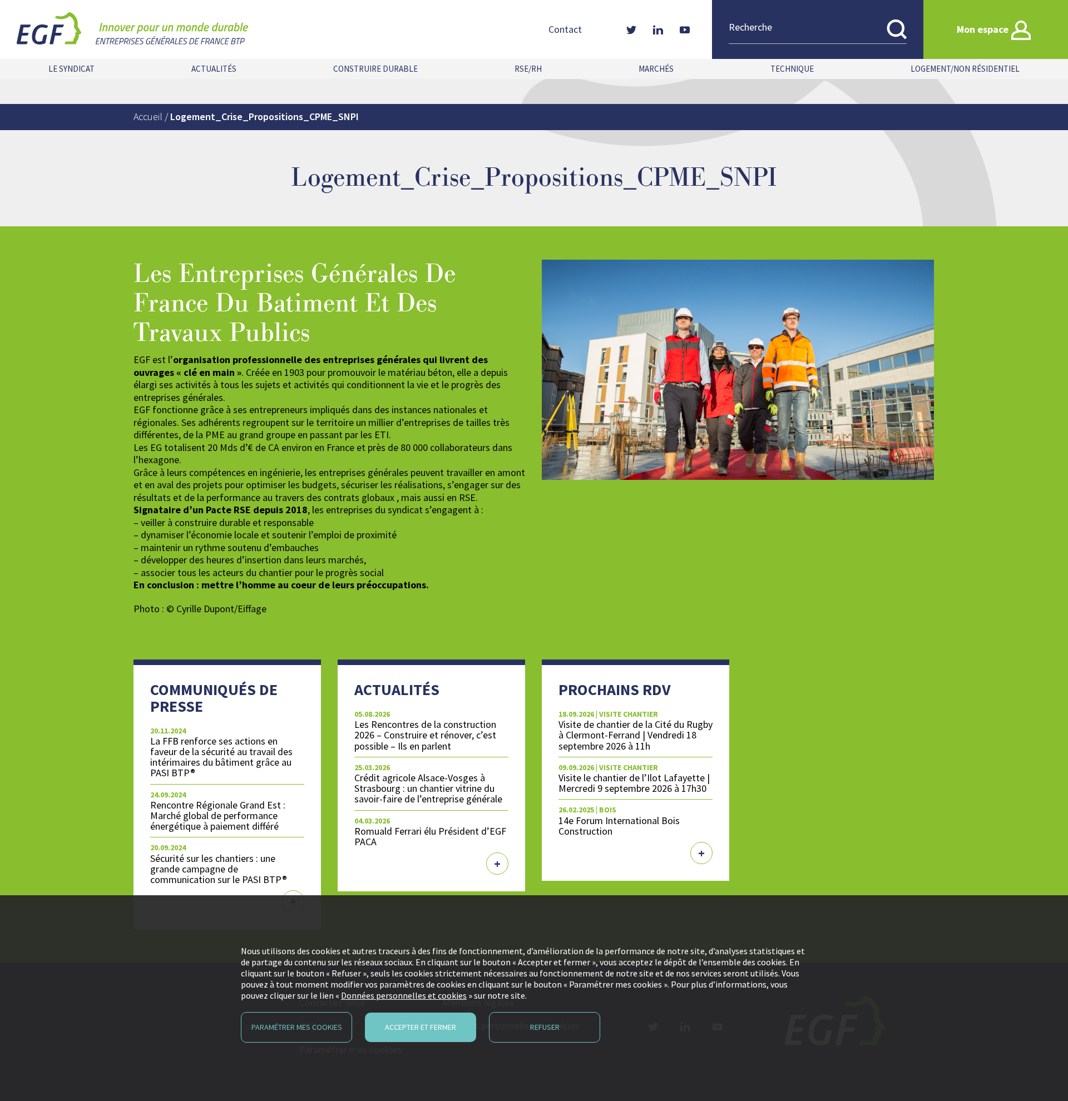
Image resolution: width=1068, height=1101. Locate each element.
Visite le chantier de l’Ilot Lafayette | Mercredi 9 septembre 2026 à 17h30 (634, 783)
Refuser (545, 1027)
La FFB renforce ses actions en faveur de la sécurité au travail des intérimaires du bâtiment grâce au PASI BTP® (221, 757)
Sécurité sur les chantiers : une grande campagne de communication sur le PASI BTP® (218, 869)
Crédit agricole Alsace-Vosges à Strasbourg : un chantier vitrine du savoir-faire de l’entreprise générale (428, 788)
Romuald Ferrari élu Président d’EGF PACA (430, 836)
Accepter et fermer (420, 1027)
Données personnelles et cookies (404, 995)
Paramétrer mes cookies (296, 1027)
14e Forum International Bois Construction (619, 825)
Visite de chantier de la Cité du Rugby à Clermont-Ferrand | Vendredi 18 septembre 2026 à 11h (635, 735)
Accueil (148, 116)
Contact (565, 29)
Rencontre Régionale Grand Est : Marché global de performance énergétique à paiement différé (217, 815)
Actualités (213, 68)
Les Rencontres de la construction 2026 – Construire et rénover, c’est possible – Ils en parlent (425, 735)
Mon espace (982, 29)
